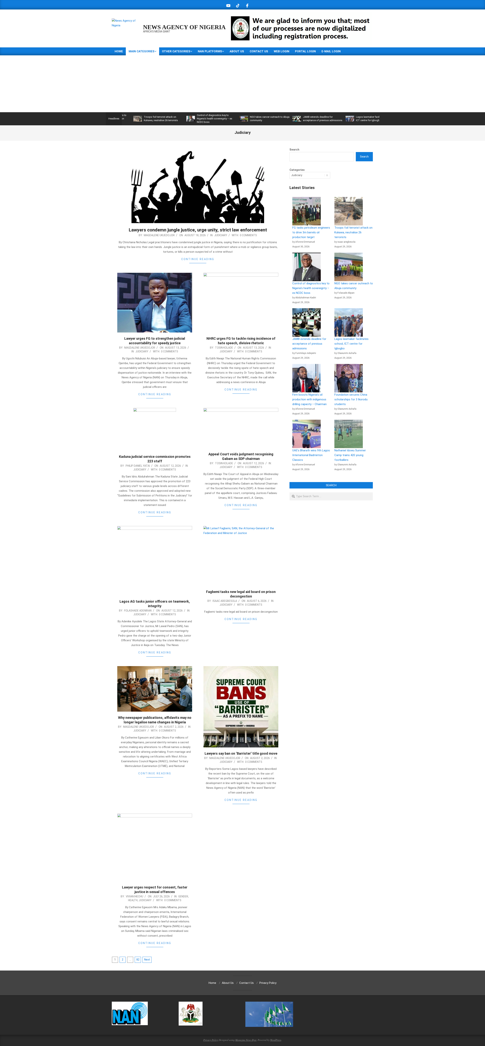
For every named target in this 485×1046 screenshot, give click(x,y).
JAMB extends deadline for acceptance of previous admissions (309, 343)
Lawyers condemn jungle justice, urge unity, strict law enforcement (198, 230)
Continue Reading (197, 259)
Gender (183, 896)
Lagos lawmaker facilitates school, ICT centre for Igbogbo (351, 343)
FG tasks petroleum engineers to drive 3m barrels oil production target (311, 232)
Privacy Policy (210, 1040)
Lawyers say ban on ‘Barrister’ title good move (241, 753)
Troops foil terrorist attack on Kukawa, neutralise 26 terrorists (353, 232)
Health (133, 900)
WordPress (275, 1040)
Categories (297, 170)
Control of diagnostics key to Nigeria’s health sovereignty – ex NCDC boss (177, 118)
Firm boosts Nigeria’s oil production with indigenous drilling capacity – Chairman (309, 399)
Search (294, 149)
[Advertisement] (242, 83)
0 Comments (248, 235)
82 (137, 959)
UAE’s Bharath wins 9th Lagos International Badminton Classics (311, 455)
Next (147, 959)
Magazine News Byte (246, 1040)
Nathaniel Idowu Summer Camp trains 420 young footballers (350, 455)
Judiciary (220, 235)
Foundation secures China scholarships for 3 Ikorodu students (351, 399)
